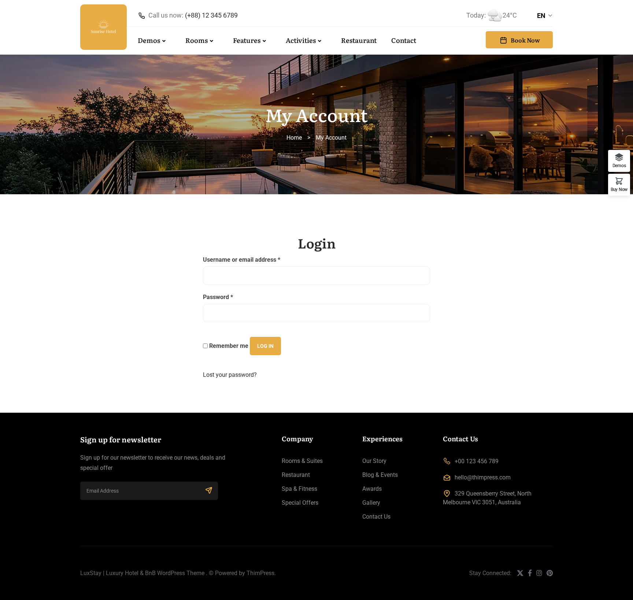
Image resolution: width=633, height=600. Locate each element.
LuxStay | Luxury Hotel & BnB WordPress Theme (142, 573)
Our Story (374, 460)
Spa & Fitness (299, 488)
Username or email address (241, 259)
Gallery (371, 502)
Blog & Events (380, 474)
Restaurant (359, 40)
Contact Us (376, 516)
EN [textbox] (541, 15)
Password (218, 297)
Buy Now (619, 189)
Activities (301, 40)
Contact (403, 40)
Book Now (525, 40)
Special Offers (300, 502)
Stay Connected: (490, 573)
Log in (265, 346)
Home (294, 137)
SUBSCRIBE (209, 491)
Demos (149, 40)
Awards (372, 488)
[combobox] (545, 15)
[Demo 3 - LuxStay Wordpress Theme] (103, 27)
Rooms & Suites (302, 460)
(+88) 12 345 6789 (211, 15)
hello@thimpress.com (483, 477)
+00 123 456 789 (477, 461)
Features (246, 40)
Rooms (196, 40)
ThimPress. (261, 573)
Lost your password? (230, 374)
